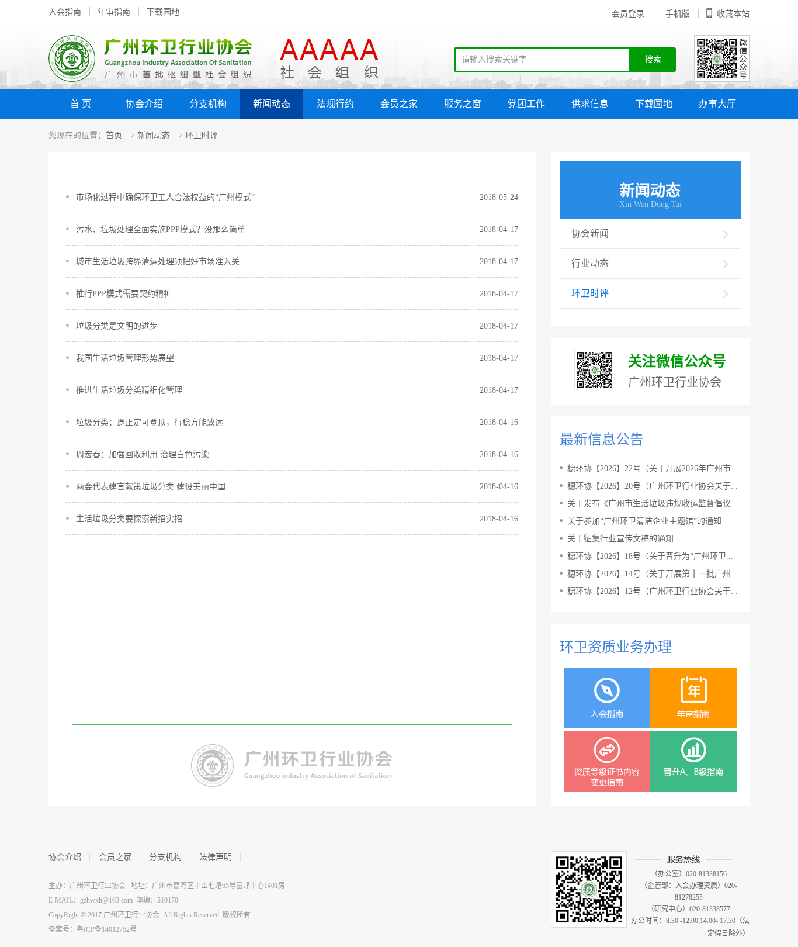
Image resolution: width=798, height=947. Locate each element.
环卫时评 (201, 135)
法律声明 (215, 857)
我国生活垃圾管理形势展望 (125, 358)
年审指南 (114, 12)
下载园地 (163, 12)
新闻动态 (271, 104)
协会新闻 (590, 234)
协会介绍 (144, 104)
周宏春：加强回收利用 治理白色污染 (142, 454)
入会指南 (64, 12)
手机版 (677, 13)
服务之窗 (462, 104)
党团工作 (526, 104)
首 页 (80, 104)
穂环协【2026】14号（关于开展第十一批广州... (652, 573)
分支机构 (208, 104)
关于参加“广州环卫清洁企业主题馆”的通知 (644, 521)
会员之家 (399, 104)
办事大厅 (717, 104)
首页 (114, 135)
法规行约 (335, 104)
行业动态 (590, 263)
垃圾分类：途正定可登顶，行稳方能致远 (149, 422)
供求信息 (590, 104)
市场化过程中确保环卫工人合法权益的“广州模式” (165, 197)
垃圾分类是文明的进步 (117, 326)
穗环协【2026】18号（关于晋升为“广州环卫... (650, 556)
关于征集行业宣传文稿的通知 (620, 538)
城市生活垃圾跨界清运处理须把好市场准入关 (158, 261)
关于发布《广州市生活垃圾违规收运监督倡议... (652, 503)
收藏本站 (733, 13)
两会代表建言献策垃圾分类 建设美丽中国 (150, 486)
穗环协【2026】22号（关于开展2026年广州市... (652, 468)
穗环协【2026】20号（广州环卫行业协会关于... (652, 486)
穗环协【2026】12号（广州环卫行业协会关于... (652, 591)
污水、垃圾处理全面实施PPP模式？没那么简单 (160, 229)
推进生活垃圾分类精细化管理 (129, 390)
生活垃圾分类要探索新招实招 (129, 518)
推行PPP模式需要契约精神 (124, 293)
